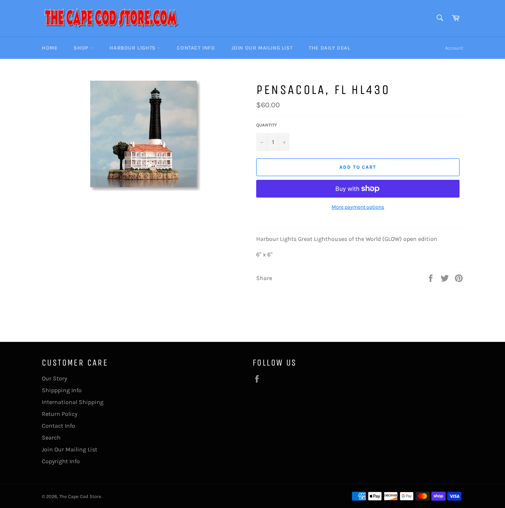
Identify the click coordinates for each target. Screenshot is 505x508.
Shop (82, 48)
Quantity (266, 125)
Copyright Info (61, 461)
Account (454, 48)
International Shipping (73, 402)
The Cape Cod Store (80, 496)
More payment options (358, 207)
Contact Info (196, 48)
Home (49, 48)
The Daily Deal (329, 48)
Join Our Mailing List (262, 48)
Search (51, 437)
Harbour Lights (133, 48)
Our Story (54, 378)
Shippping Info (62, 390)
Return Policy (59, 413)
